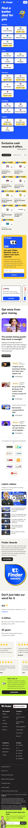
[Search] (17, 2)
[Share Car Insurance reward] (11, 167)
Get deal (11, 298)
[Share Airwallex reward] (24, 210)
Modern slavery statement (7, 779)
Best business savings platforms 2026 (18, 410)
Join (25, 2)
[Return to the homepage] (8, 2)
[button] (8, 165)
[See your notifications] (20, 2)
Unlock (14, 275)
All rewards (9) (6, 155)
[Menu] (1, 2)
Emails (11, 825)
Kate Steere (19, 376)
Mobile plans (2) (17, 155)
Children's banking (22, 383)
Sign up (9, 265)
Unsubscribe (17, 825)
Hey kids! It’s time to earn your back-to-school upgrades (19, 428)
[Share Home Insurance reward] (11, 181)
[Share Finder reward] (11, 224)
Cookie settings (5, 787)
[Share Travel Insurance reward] (24, 181)
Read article (6, 355)
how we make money (16, 803)
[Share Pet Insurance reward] (24, 167)
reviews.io (5, 611)
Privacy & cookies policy (7, 775)
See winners (7, 559)
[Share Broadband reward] (11, 196)
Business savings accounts (19, 405)
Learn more (14, 692)
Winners (7, 825)
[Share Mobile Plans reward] (24, 196)
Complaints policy (5, 783)
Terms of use (4, 770)
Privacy (23, 825)
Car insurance (22, 363)
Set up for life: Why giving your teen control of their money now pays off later (19, 391)
